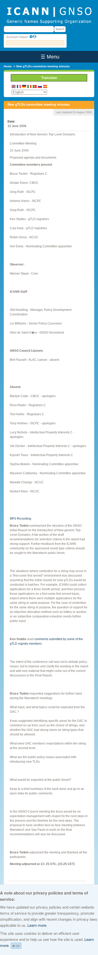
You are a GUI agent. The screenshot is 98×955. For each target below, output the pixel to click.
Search (60, 29)
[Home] (49, 15)
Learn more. (37, 925)
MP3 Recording (20, 518)
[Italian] (29, 86)
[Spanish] (45, 86)
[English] (14, 86)
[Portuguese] (35, 86)
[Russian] (40, 86)
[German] (24, 86)
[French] (19, 86)
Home (8, 66)
